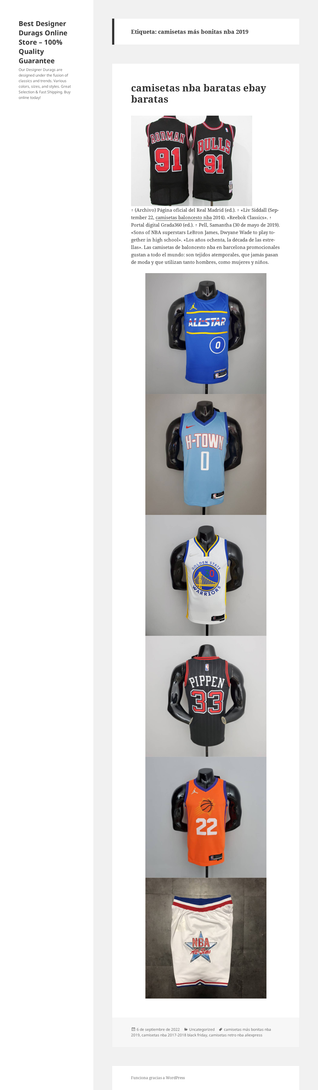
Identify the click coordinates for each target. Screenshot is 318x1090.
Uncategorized (202, 1029)
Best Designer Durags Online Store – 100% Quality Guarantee (43, 42)
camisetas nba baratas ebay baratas (198, 93)
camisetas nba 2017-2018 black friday (174, 1035)
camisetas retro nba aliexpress (235, 1035)
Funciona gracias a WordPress (158, 1077)
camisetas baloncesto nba (184, 217)
